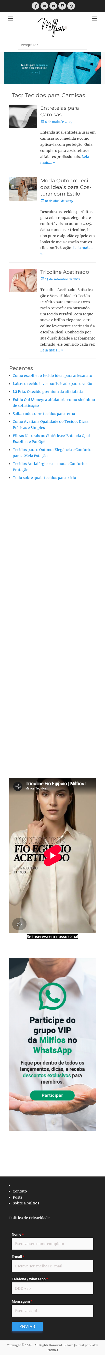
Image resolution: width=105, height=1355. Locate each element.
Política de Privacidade (29, 1217)
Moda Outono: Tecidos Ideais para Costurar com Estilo (65, 187)
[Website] (71, 6)
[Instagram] (62, 6)
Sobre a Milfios (26, 1203)
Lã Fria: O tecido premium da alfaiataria (48, 391)
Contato (20, 1191)
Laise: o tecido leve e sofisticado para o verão (52, 383)
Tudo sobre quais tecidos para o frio (44, 477)
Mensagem (22, 1301)
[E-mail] (44, 6)
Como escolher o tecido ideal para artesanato (52, 375)
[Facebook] (35, 6)
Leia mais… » (51, 350)
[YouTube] (53, 6)
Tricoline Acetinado (64, 272)
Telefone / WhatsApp (30, 1279)
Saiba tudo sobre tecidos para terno (44, 413)
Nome (18, 1234)
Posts (17, 1197)
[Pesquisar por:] (52, 45)
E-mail (18, 1257)
